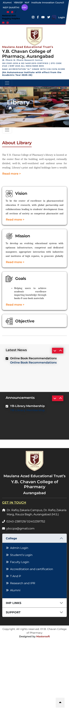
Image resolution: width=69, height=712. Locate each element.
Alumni (7, 2)
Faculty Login (19, 562)
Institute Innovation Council (47, 2)
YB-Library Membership (27, 410)
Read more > (11, 173)
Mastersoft (43, 636)
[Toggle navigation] (7, 83)
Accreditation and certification (31, 569)
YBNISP (18, 2)
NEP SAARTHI (11, 7)
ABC (24, 7)
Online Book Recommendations (33, 362)
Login (61, 17)
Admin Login (19, 548)
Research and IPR (22, 583)
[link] (8, 12)
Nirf (27, 2)
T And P (15, 576)
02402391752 (36, 521)
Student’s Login (21, 555)
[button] (60, 703)
